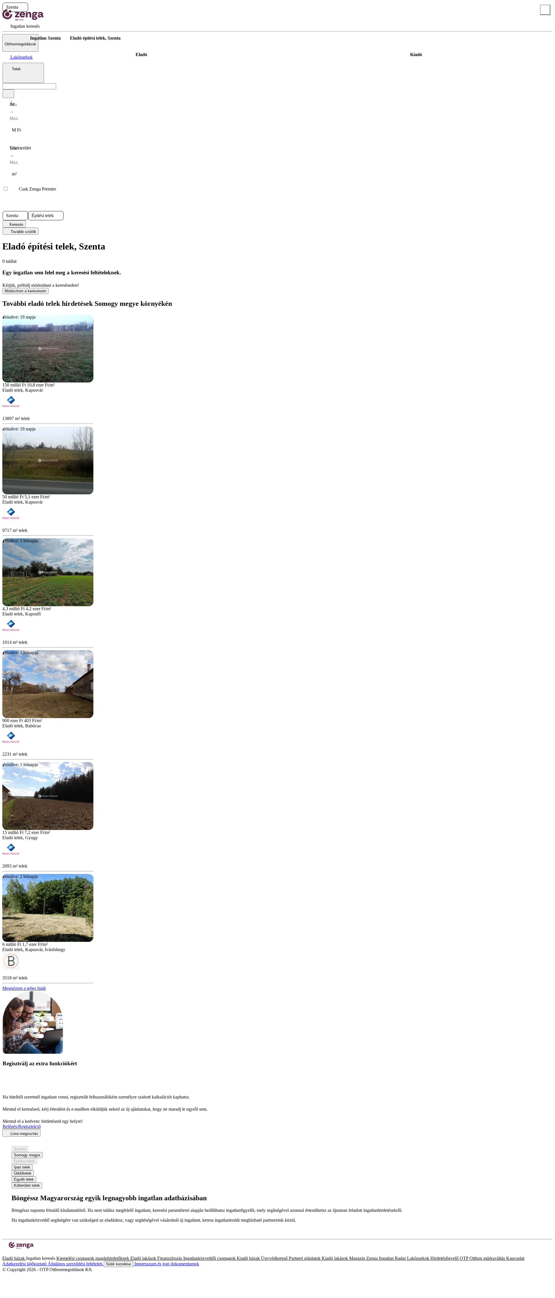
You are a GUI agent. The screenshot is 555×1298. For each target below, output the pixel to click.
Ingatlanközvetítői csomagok (210, 1258)
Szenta (20, 1149)
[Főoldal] (17, 38)
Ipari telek (22, 1167)
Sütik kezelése (118, 1264)
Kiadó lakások (335, 1258)
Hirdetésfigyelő (445, 1258)
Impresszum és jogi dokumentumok (166, 1263)
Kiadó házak (249, 1258)
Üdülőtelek (23, 1173)
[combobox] (23, 73)
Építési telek (24, 1161)
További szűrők (23, 232)
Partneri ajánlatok (305, 1258)
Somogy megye (27, 1155)
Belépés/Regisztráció (22, 1126)
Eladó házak (14, 1258)
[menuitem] (21, 26)
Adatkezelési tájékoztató (25, 1263)
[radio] (141, 55)
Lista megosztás (23, 1133)
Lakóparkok (418, 1258)
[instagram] (9, 1253)
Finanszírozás (170, 1258)
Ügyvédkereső (275, 1258)
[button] (23, 7)
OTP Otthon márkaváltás (483, 1258)
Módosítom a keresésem (25, 291)
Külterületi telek (27, 1185)
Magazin (357, 1258)
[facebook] (4, 1253)
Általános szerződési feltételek (76, 1263)
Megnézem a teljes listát (24, 988)
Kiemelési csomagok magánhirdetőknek (93, 1258)
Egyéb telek (24, 1179)
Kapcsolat (515, 1258)
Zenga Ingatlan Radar (386, 1258)
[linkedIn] (14, 1253)
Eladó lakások (143, 1258)
